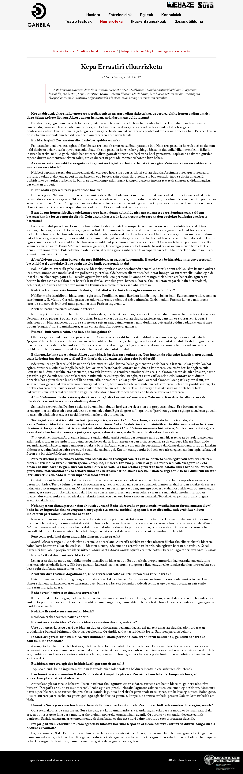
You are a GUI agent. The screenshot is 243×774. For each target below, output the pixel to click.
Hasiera (93, 14)
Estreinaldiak (120, 14)
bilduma (188, 21)
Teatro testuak (78, 21)
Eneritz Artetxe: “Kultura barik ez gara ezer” (85, 51)
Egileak (146, 14)
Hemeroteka (111, 21)
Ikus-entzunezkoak (148, 21)
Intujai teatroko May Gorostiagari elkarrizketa (155, 51)
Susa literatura (187, 760)
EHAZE (172, 760)
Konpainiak (171, 14)
